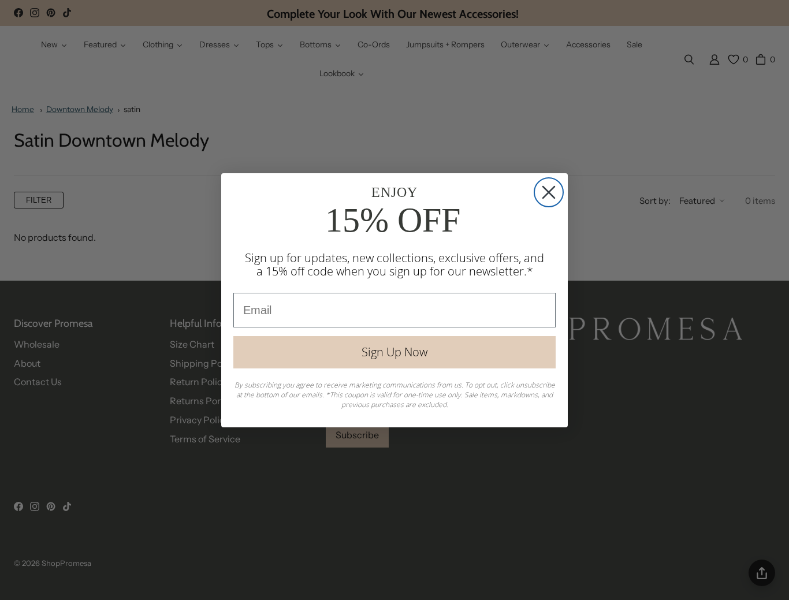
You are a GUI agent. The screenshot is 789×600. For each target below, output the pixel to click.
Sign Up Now (394, 352)
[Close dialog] (548, 192)
